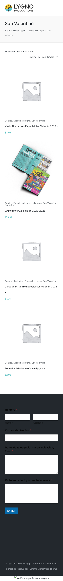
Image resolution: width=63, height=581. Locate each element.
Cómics (8, 121)
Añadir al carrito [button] (31, 117)
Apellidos (38, 422)
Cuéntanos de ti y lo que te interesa (28, 480)
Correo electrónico (18, 430)
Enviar (11, 510)
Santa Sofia (10, 205)
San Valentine (38, 121)
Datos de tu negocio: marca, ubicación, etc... (29, 449)
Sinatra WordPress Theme (43, 569)
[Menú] (56, 8)
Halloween (37, 203)
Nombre (9, 422)
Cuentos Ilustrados (14, 281)
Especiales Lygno (21, 121)
